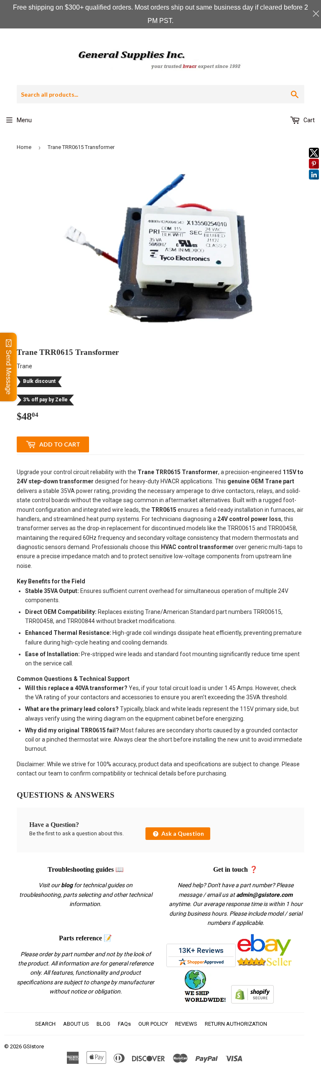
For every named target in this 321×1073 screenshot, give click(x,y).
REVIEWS (186, 1024)
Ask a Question (182, 833)
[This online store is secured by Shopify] (252, 1001)
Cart (308, 120)
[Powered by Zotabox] (314, 183)
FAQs (124, 1024)
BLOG (103, 1024)
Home (24, 147)
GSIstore (33, 1046)
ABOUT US (76, 1024)
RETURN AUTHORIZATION (236, 1024)
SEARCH (45, 1024)
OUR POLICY (153, 1024)
